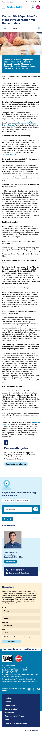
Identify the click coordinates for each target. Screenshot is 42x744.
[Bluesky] (38, 690)
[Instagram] (29, 690)
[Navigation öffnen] (3, 7)
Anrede (4, 608)
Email (3, 629)
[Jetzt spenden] (38, 7)
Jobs (7, 720)
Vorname (4, 615)
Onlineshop (10, 705)
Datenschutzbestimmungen (22, 637)
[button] (21, 611)
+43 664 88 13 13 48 (16, 570)
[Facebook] (33, 690)
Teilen (6, 519)
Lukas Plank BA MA (11, 553)
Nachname (5, 622)
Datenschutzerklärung (14, 716)
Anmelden (11, 641)
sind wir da (10, 154)
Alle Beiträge (10, 562)
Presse (8, 702)
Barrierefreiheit (31, 2)
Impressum (9, 712)
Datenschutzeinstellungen (16, 723)
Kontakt (8, 698)
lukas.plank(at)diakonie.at (19, 573)
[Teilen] (39, 2)
